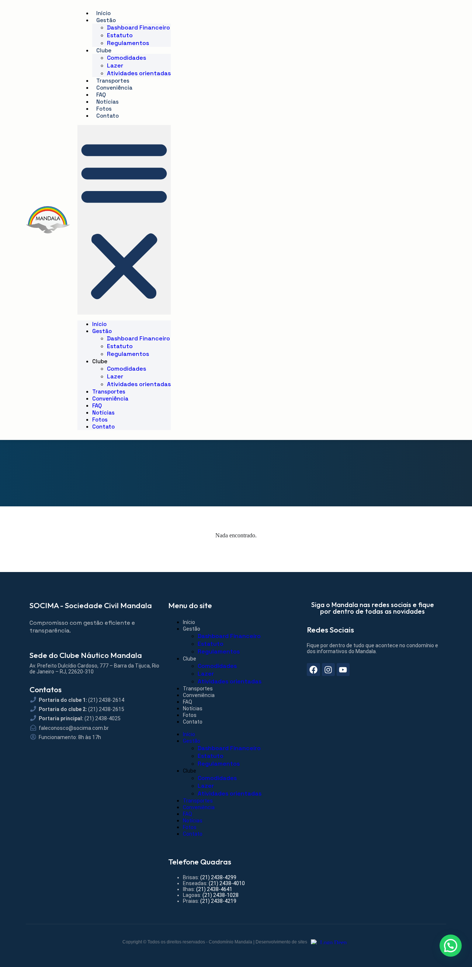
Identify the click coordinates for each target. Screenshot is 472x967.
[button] (124, 220)
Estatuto (120, 35)
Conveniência (114, 87)
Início (103, 13)
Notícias (107, 101)
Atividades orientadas (139, 73)
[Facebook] (313, 669)
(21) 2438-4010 (227, 883)
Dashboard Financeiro (138, 27)
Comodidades (126, 58)
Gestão (106, 20)
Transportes (112, 80)
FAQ (101, 94)
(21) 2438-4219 (218, 901)
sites (302, 942)
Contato (107, 115)
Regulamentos (128, 43)
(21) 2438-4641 (214, 889)
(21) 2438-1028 (220, 895)
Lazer (115, 65)
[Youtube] (343, 669)
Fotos (104, 108)
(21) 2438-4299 (218, 877)
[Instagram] (328, 669)
